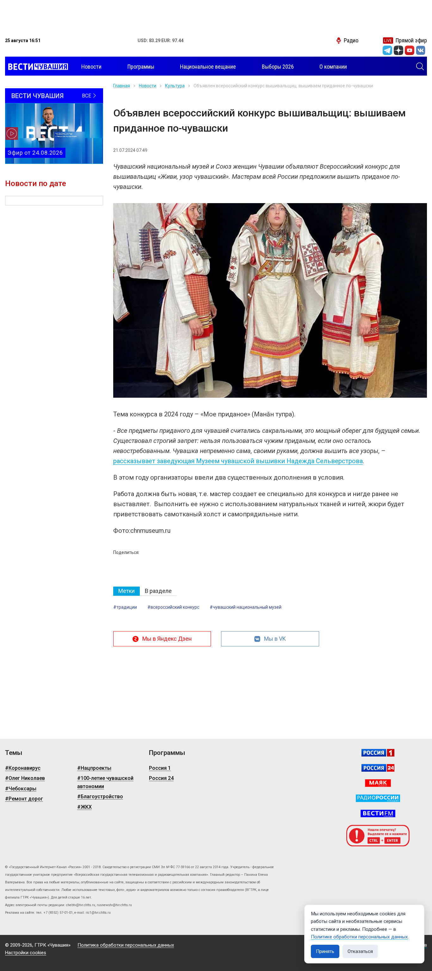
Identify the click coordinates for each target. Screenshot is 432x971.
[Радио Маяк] (378, 783)
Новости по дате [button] (35, 183)
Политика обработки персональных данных (125, 945)
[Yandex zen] (398, 50)
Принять (325, 951)
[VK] (420, 50)
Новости (147, 85)
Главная (121, 85)
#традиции (125, 607)
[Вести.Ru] (377, 768)
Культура (175, 85)
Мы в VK (275, 638)
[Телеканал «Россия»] (377, 752)
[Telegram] (387, 50)
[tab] (126, 591)
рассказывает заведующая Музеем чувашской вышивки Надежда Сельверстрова (238, 461)
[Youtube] (409, 50)
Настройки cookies (25, 952)
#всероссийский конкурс (173, 607)
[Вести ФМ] (378, 813)
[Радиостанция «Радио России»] (378, 798)
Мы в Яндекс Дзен (167, 638)
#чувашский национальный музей (245, 607)
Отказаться (360, 951)
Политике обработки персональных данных (359, 937)
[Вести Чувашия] (36, 67)
